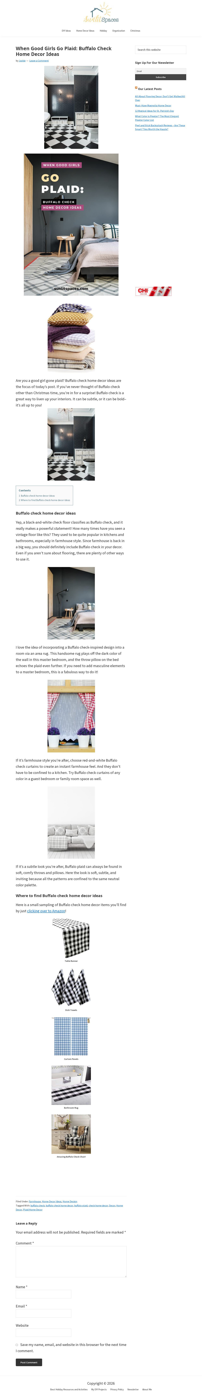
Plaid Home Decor (32, 1209)
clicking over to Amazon (46, 910)
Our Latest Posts (150, 89)
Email (21, 1306)
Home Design (70, 1201)
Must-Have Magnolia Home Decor (153, 105)
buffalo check (37, 1205)
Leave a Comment (39, 60)
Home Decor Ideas (52, 1201)
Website (22, 1325)
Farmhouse (35, 1201)
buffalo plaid (81, 1205)
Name (21, 1286)
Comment (25, 1243)
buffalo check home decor (59, 1205)
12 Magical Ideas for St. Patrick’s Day (154, 110)
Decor (112, 1205)
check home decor (98, 1205)
